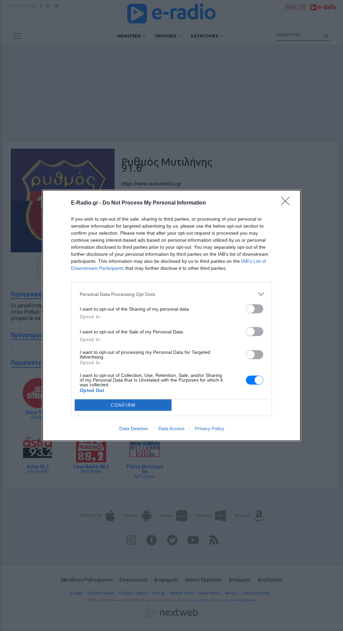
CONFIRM (123, 405)
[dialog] (171, 315)
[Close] (287, 203)
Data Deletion (133, 428)
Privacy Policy (209, 428)
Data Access (171, 428)
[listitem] (171, 294)
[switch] (254, 308)
